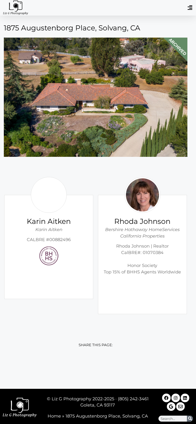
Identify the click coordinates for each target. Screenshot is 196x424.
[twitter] (85, 364)
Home (54, 416)
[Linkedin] (185, 398)
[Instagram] (175, 398)
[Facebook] (166, 398)
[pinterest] (127, 364)
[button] (190, 8)
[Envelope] (180, 406)
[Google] (171, 406)
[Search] (190, 419)
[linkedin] (106, 364)
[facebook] (64, 364)
